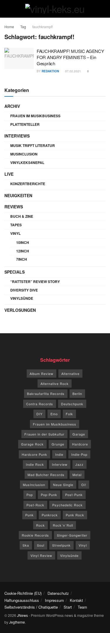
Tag (23, 26)
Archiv (12, 106)
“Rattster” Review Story (35, 281)
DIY (39, 413)
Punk (29, 515)
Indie (59, 454)
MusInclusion (24, 154)
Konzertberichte (27, 183)
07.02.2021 (72, 71)
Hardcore (80, 444)
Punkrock (50, 515)
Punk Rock (75, 515)
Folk (69, 413)
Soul (40, 545)
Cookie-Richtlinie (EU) (23, 593)
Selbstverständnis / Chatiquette (31, 607)
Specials (14, 272)
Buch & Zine (21, 216)
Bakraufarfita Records (46, 393)
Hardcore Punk (34, 454)
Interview (59, 464)
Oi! (83, 484)
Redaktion (50, 71)
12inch (22, 251)
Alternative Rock (54, 383)
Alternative (70, 373)
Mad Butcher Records (46, 474)
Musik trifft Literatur (32, 145)
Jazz (79, 464)
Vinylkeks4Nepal (27, 162)
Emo (54, 413)
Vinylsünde (21, 298)
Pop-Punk (49, 494)
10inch (22, 242)
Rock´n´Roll (63, 525)
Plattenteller (25, 124)
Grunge (58, 444)
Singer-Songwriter (72, 535)
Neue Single (63, 484)
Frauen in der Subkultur (44, 434)
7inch (21, 259)
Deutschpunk (72, 403)
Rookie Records (35, 535)
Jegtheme (17, 621)
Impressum (54, 600)
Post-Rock (35, 505)
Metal (77, 474)
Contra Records (39, 403)
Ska (26, 545)
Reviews (13, 207)
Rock (40, 525)
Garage (78, 434)
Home (9, 26)
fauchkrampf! (42, 26)
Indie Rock (35, 464)
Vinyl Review (41, 555)
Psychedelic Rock (67, 505)
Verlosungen (20, 310)
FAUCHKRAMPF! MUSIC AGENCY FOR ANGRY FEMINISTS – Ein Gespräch (70, 57)
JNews (22, 615)
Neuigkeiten (18, 195)
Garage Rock (32, 444)
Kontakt (76, 600)
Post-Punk (74, 494)
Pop (29, 494)
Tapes (16, 224)
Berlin (77, 393)
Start (68, 607)
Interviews (17, 136)
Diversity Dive (24, 290)
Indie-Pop (79, 454)
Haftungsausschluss (21, 600)
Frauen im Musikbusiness (35, 115)
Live (8, 174)
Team (82, 607)
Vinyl (15, 233)
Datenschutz (58, 593)
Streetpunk (61, 545)
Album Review (41, 373)
